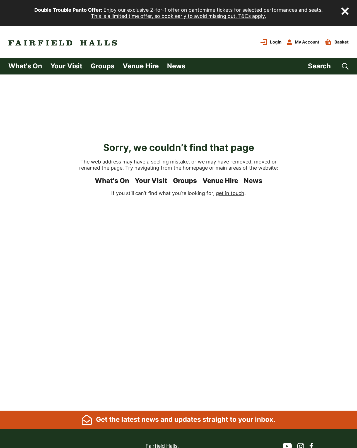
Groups (102, 66)
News (176, 66)
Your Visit (66, 66)
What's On (25, 66)
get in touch (230, 193)
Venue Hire (141, 66)
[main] (178, 242)
